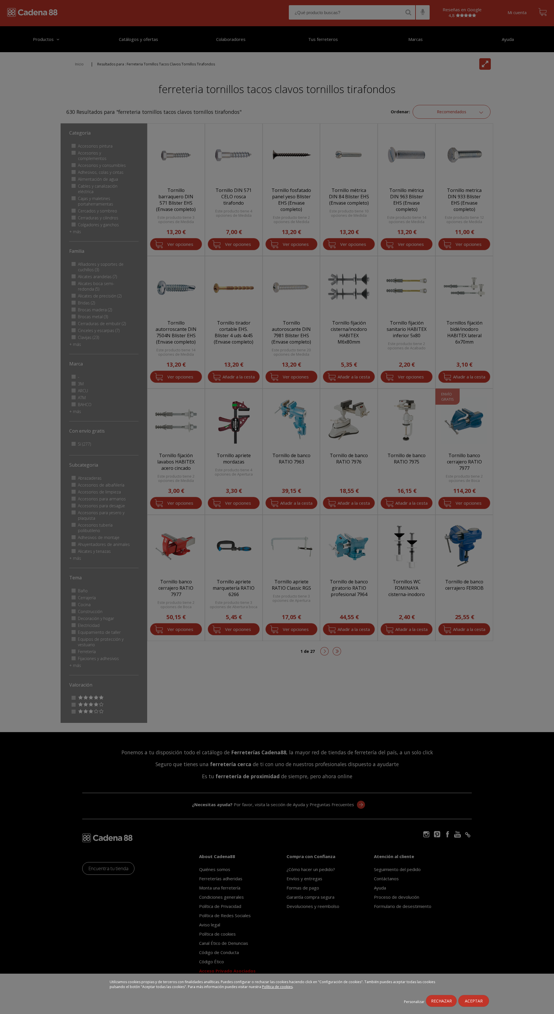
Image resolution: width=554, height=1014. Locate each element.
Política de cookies (277, 986)
